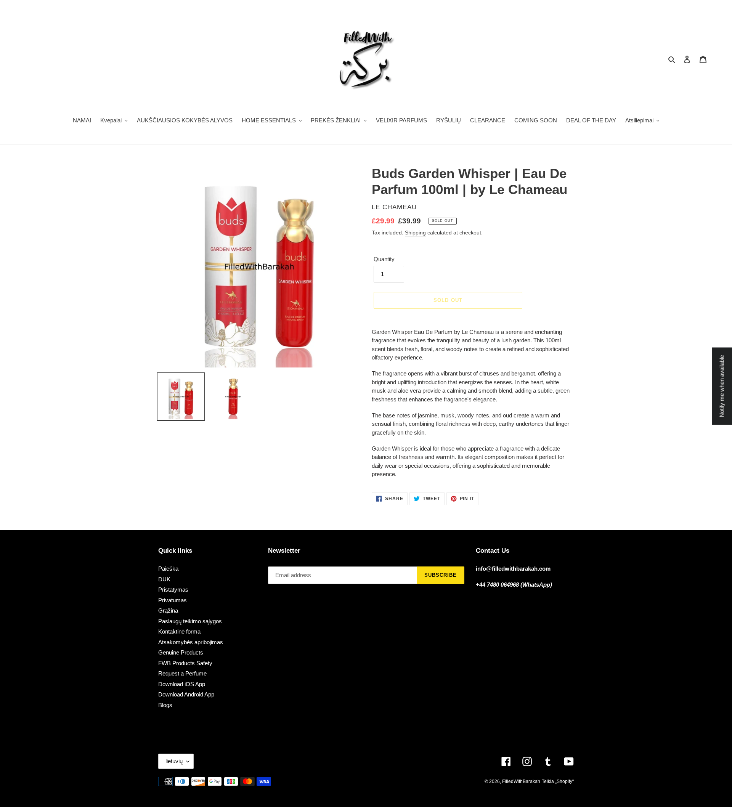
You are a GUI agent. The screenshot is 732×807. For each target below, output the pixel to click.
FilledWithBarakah (521, 781)
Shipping (415, 232)
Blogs (165, 705)
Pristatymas (173, 589)
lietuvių (174, 761)
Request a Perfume (182, 673)
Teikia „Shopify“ (558, 781)
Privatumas (172, 600)
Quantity (384, 259)
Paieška (168, 568)
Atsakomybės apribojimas (190, 642)
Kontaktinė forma (179, 631)
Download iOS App (181, 684)
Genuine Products (180, 652)
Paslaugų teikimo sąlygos (190, 621)
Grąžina (168, 610)
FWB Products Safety (185, 663)
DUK (164, 579)
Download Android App (186, 694)
